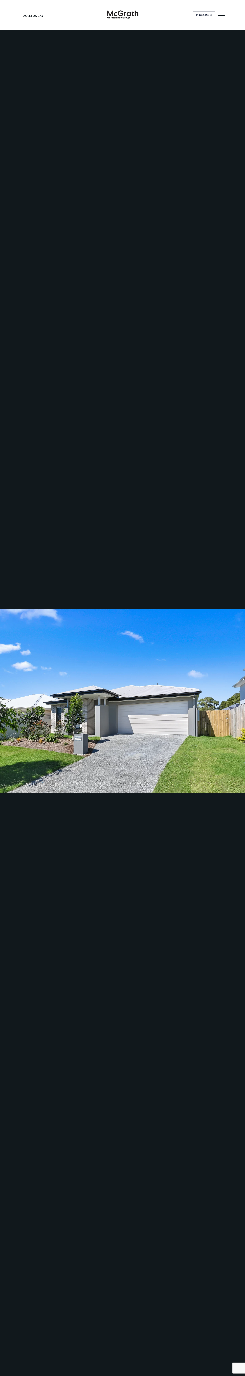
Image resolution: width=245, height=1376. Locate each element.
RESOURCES (204, 15)
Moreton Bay (32, 16)
